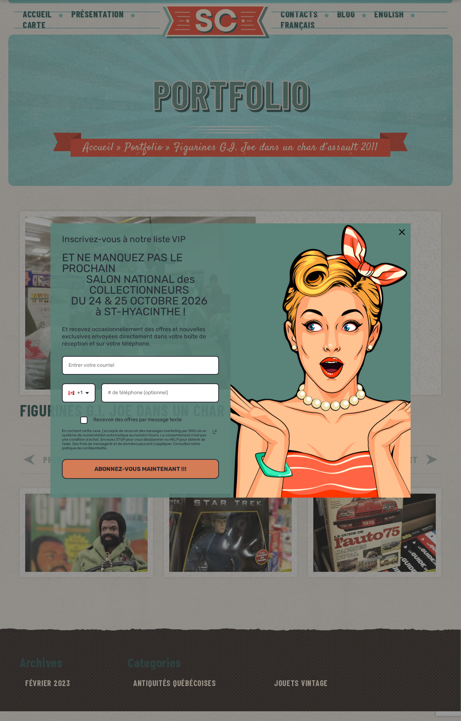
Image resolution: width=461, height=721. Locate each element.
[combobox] (78, 392)
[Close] (402, 232)
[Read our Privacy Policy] (214, 432)
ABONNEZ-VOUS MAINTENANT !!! (140, 469)
